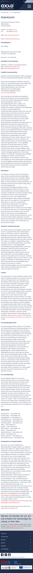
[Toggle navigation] (29, 7)
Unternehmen (4, 549)
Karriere (3, 546)
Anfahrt (8, 557)
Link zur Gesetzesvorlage (8, 92)
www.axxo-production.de (11, 35)
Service (3, 542)
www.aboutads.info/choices (15, 315)
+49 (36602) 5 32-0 (11, 29)
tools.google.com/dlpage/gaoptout (11, 495)
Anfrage (28, 1)
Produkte (3, 533)
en (9, 1)
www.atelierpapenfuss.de (11, 68)
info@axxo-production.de (12, 39)
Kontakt (3, 557)
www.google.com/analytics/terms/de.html (13, 501)
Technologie (4, 536)
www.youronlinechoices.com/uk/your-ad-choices (15, 317)
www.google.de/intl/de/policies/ (10, 502)
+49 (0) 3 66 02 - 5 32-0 (14, 526)
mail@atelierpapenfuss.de (12, 66)
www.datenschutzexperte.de (9, 508)
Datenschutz (22, 557)
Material (3, 539)
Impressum (14, 557)
